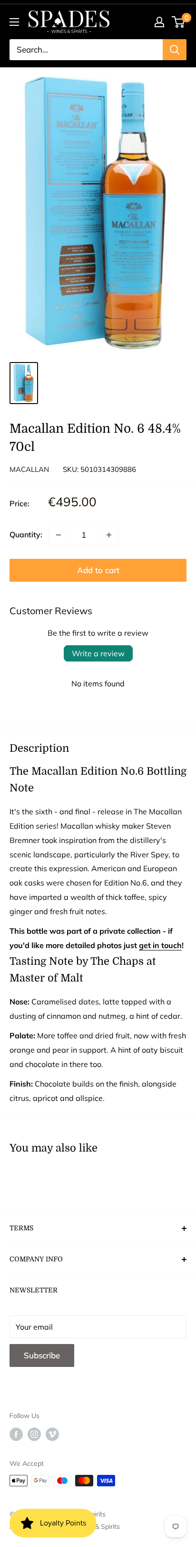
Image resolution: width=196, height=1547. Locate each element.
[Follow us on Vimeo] (52, 1434)
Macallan (29, 469)
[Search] (174, 49)
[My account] (159, 22)
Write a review (98, 653)
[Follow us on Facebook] (16, 1434)
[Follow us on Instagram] (34, 1434)
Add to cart (98, 570)
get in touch (160, 945)
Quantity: (26, 534)
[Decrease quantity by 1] (59, 535)
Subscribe (42, 1355)
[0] (179, 22)
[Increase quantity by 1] (109, 535)
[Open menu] (14, 22)
